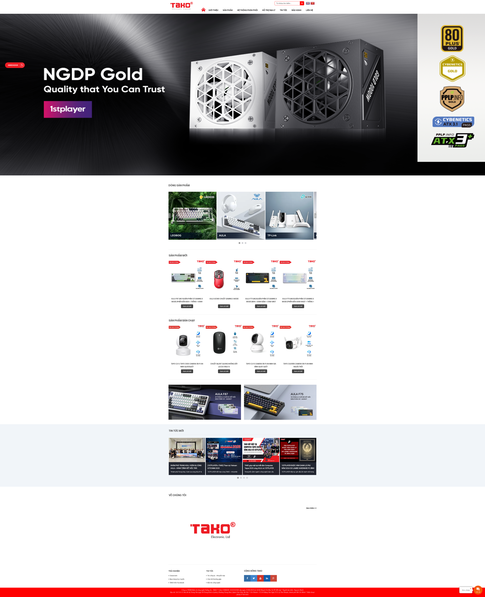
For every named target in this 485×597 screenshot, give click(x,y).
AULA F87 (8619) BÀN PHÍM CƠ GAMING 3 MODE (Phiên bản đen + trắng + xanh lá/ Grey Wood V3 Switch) (187, 302)
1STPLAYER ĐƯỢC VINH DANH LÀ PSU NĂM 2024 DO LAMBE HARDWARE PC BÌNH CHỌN (298, 468)
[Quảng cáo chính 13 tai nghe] (242, 175)
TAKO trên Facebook (177, 583)
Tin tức (283, 10)
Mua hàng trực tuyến (177, 579)
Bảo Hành (296, 10)
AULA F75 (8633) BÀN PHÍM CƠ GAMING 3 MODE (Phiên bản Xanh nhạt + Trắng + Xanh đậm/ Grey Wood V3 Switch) (298, 302)
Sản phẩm (228, 10)
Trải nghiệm (174, 571)
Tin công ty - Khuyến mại (216, 576)
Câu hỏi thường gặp (214, 579)
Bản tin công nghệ (213, 583)
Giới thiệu (213, 10)
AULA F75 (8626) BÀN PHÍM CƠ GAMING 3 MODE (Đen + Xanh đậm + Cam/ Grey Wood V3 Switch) (261, 302)
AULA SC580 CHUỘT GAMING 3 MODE (224, 299)
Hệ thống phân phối (247, 10)
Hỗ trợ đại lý (268, 10)
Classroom (173, 576)
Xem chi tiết (187, 306)
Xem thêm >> (311, 508)
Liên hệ (309, 10)
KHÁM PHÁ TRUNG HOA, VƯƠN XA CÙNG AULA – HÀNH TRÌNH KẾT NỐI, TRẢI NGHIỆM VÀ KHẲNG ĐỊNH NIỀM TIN (186, 468)
